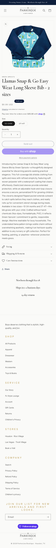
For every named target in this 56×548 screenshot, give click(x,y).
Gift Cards (9, 408)
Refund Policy (11, 476)
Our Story (9, 390)
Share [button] (7, 269)
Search (8, 465)
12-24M (10, 124)
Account (8, 402)
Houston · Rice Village (14, 436)
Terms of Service (12, 488)
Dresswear (9, 355)
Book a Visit (10, 448)
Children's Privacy (13, 419)
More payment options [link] (28, 158)
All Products (10, 343)
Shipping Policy (11, 482)
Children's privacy (13, 494)
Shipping (5, 109)
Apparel (8, 349)
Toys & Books (11, 373)
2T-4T (23, 124)
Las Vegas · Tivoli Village (15, 442)
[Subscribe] (48, 517)
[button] (5, 10)
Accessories (10, 367)
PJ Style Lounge (12, 396)
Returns (8, 413)
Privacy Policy (11, 471)
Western (8, 361)
